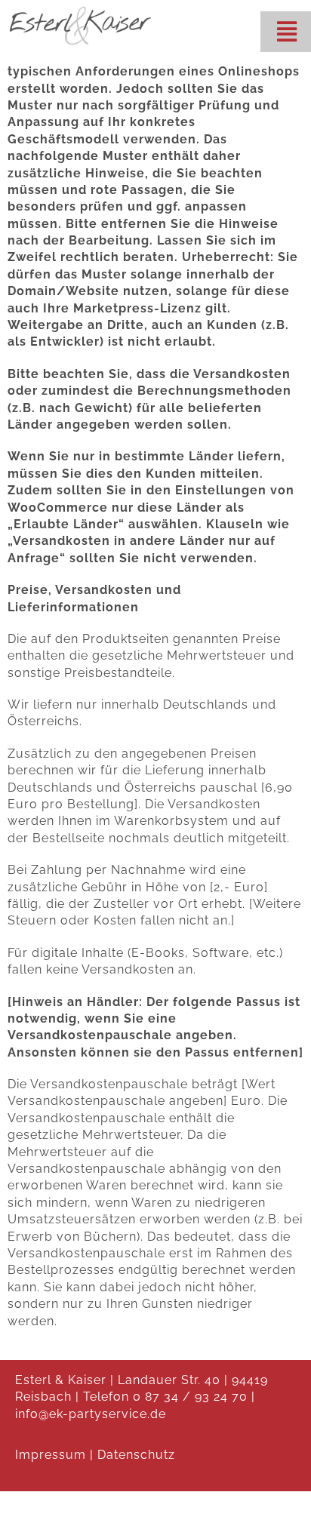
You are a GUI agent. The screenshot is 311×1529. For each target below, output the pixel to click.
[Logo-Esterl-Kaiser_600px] (80, 9)
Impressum (50, 1454)
